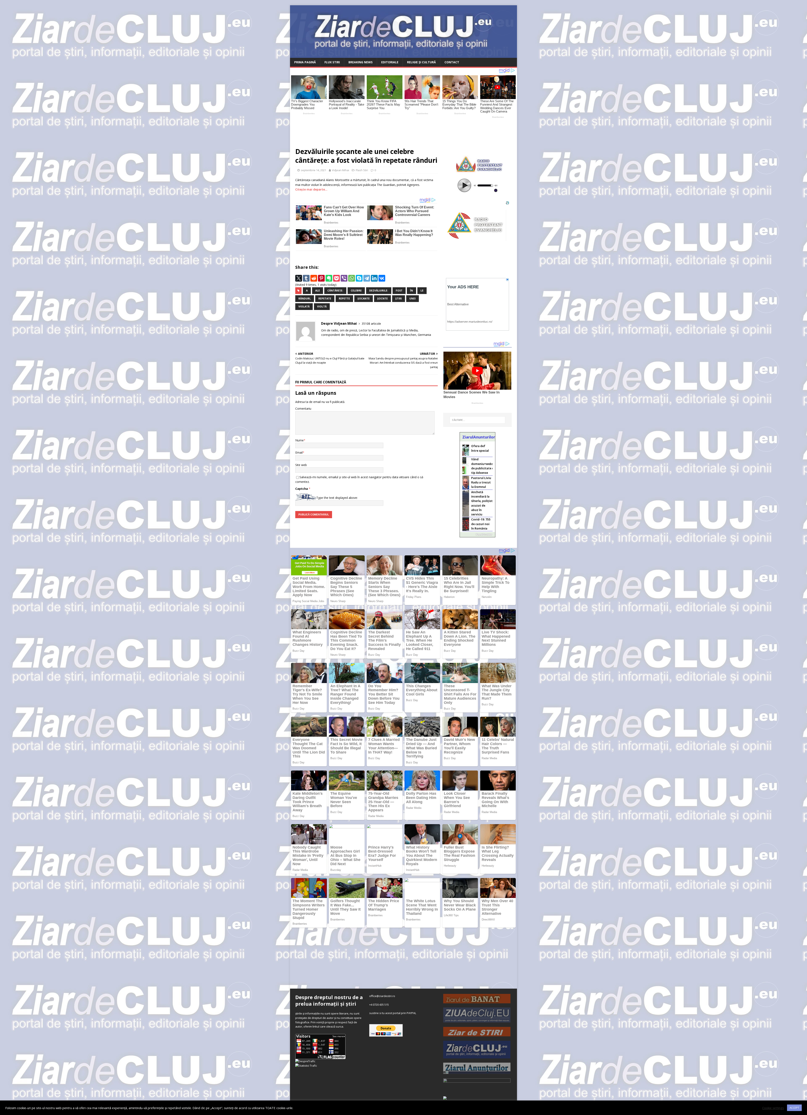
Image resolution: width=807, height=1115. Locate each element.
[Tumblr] (306, 278)
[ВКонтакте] (381, 278)
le (422, 290)
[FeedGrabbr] (477, 534)
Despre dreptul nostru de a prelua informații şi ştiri (329, 1000)
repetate (324, 298)
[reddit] (313, 278)
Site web (301, 465)
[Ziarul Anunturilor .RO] (476, 1072)
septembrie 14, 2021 (313, 170)
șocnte (382, 298)
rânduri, (304, 298)
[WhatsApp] (351, 278)
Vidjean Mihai (340, 170)
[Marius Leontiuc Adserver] (445, 1097)
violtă (322, 306)
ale (317, 290)
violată (304, 306)
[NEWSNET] (476, 1089)
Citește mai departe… (311, 189)
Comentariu (303, 409)
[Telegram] (366, 278)
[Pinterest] (321, 278)
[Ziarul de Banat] (476, 1001)
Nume (299, 440)
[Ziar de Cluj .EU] (476, 1056)
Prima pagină (305, 62)
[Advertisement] (389, 131)
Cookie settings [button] (773, 1108)
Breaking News (360, 62)
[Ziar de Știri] (476, 1034)
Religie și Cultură (421, 62)
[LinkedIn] (374, 278)
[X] (298, 278)
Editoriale (389, 62)
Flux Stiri (332, 62)
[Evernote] (329, 278)
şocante (363, 298)
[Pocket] (336, 278)
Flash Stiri (362, 170)
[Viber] (344, 278)
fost (399, 290)
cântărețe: (335, 290)
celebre (356, 290)
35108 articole (371, 324)
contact (451, 62)
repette (344, 298)
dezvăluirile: (378, 290)
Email (299, 452)
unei (412, 298)
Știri (398, 298)
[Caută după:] (477, 420)
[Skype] (359, 278)
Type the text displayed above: (337, 498)
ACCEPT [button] (794, 1108)
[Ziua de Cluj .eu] (476, 1020)
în (411, 290)
